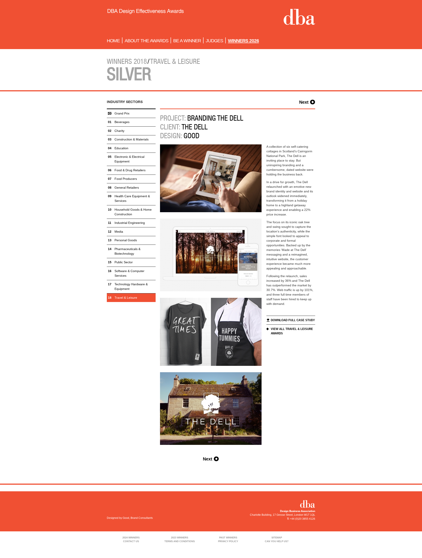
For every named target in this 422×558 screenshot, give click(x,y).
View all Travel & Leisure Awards (292, 331)
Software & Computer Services (129, 273)
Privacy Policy (228, 541)
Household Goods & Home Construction (133, 212)
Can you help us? (277, 541)
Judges (214, 40)
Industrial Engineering (130, 223)
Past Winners (228, 537)
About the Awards (146, 40)
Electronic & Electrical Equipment (129, 159)
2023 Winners (179, 537)
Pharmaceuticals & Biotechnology (127, 251)
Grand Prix (122, 113)
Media (119, 231)
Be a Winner (187, 40)
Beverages (122, 122)
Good (191, 135)
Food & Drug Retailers (130, 170)
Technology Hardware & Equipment (131, 286)
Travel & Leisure (126, 297)
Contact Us (131, 541)
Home (113, 40)
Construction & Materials (132, 139)
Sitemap (276, 537)
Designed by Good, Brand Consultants (130, 517)
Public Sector (124, 262)
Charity (119, 131)
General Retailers (127, 187)
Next (304, 102)
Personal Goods (126, 240)
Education (121, 148)
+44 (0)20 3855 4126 (302, 518)
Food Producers (126, 178)
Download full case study (293, 320)
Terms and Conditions (179, 541)
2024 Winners (131, 537)
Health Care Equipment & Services (132, 198)
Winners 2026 (243, 40)
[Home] (145, 18)
